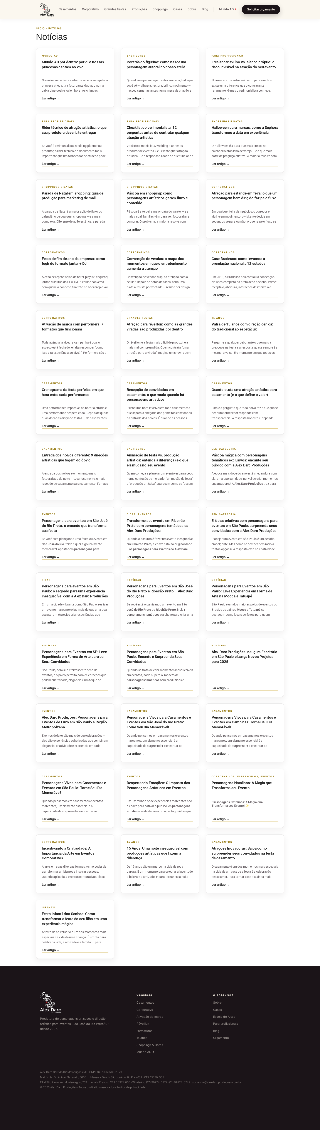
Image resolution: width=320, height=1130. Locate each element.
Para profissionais (225, 1023)
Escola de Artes (224, 1016)
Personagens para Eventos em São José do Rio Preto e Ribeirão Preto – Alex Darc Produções (160, 591)
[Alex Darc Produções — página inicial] (47, 10)
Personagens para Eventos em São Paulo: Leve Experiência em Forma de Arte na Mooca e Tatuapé (242, 591)
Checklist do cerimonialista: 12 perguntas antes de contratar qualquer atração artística (158, 132)
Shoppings (160, 9)
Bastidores (136, 55)
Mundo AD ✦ (145, 1052)
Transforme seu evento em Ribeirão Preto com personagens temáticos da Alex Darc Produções (157, 525)
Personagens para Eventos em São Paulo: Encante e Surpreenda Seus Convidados (155, 657)
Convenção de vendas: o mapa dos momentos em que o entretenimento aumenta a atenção (157, 264)
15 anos (141, 1037)
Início (40, 28)
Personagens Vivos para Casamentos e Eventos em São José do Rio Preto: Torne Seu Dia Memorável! (159, 722)
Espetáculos (247, 776)
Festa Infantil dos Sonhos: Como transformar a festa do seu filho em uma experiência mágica (74, 919)
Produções (139, 9)
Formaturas (144, 1031)
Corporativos (223, 187)
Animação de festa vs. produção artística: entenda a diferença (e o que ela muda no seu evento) (157, 460)
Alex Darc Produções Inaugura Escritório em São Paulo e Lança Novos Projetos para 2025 (244, 657)
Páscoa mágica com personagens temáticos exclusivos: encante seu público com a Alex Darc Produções (240, 460)
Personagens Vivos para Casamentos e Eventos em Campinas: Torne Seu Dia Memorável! (244, 722)
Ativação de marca (149, 1016)
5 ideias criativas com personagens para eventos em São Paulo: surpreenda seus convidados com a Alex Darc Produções (244, 525)
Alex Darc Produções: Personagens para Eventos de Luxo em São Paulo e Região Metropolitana (75, 722)
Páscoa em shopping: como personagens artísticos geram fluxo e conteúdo (157, 198)
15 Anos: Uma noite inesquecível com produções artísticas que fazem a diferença (157, 853)
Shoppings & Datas (149, 1045)
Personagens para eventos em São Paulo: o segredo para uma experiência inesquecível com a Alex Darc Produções (75, 591)
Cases (177, 9)
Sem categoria (224, 449)
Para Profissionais (228, 55)
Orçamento (221, 1037)
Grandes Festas (115, 9)
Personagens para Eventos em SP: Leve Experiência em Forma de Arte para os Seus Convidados (74, 657)
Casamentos (67, 9)
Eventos (49, 514)
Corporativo (90, 9)
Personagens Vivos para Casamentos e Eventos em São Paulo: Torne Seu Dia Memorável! (74, 788)
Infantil (49, 907)
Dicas (131, 514)
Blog (205, 9)
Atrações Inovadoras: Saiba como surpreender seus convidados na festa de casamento (243, 853)
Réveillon (142, 1023)
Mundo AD (228, 9)
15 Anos (218, 318)
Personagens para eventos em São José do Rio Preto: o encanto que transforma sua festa (75, 525)
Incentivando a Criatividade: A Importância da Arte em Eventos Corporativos (68, 853)
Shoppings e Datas (227, 121)
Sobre (192, 9)
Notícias (134, 580)
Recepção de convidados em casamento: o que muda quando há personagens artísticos (155, 394)
